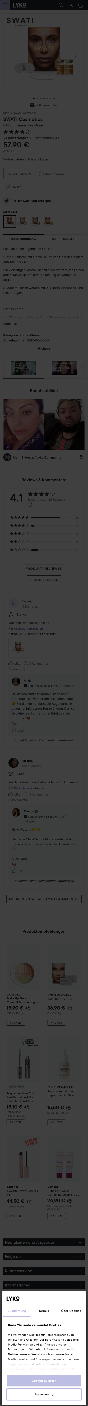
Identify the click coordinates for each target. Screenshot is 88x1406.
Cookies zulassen (44, 1381)
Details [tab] (44, 1311)
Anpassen (42, 1394)
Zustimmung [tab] (17, 1311)
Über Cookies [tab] (71, 1311)
